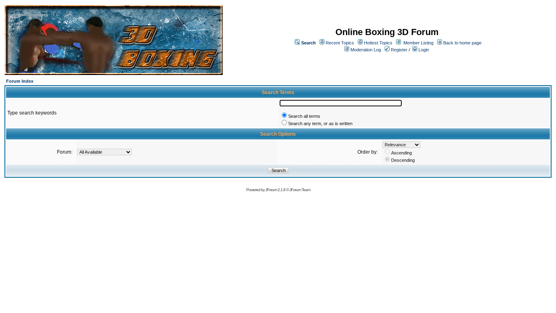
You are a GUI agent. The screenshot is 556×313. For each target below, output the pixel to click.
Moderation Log (365, 49)
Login (423, 49)
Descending (403, 160)
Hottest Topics (378, 42)
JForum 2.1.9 (275, 189)
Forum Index (19, 81)
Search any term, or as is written (320, 123)
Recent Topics (340, 42)
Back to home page (462, 42)
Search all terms (304, 116)
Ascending (401, 152)
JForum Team (299, 189)
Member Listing (418, 42)
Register (398, 49)
